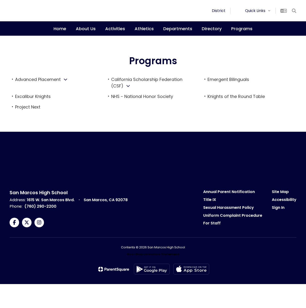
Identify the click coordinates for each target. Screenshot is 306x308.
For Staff (212, 223)
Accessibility (284, 199)
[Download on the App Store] (191, 269)
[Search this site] (294, 10)
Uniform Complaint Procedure (232, 215)
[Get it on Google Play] (152, 269)
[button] (258, 11)
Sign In (278, 207)
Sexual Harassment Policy (228, 207)
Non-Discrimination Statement (153, 254)
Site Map (280, 191)
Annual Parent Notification (229, 191)
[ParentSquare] (113, 269)
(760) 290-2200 (40, 206)
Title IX (209, 199)
